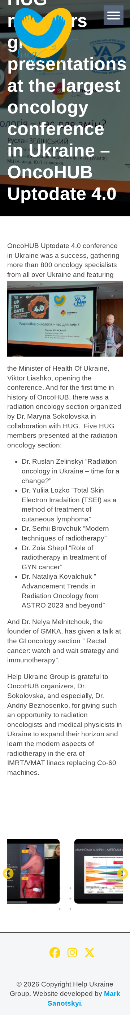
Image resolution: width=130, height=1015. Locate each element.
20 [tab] (113, 898)
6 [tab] (70, 888)
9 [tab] (103, 888)
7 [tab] (81, 888)
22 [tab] (70, 909)
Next (120, 871)
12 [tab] (27, 898)
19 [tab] (103, 898)
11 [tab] (16, 898)
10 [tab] (113, 888)
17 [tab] (81, 898)
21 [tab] (59, 909)
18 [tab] (92, 898)
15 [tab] (59, 898)
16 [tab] (70, 898)
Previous (5, 871)
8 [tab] (92, 888)
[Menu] (114, 15)
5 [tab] (59, 888)
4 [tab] (48, 888)
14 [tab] (48, 898)
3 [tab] (38, 888)
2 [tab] (27, 888)
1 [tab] (16, 888)
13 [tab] (38, 898)
